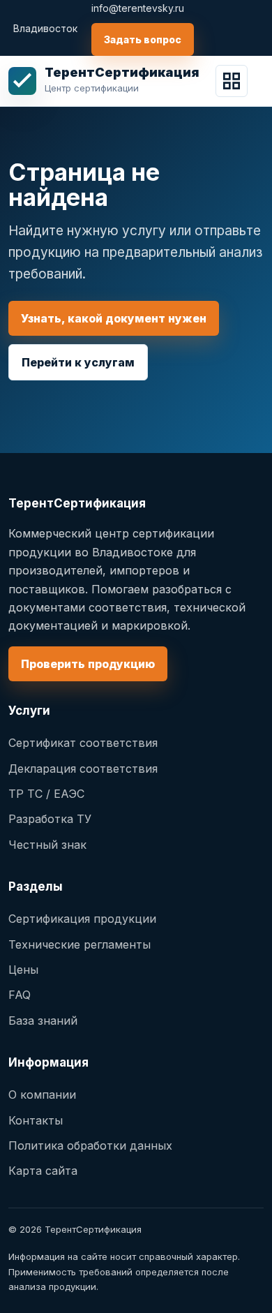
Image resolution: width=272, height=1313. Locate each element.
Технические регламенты (79, 944)
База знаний (42, 1021)
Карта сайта (42, 1171)
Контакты (35, 1120)
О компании (42, 1094)
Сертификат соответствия (83, 743)
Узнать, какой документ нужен (113, 318)
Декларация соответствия (83, 769)
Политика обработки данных (90, 1145)
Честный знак (47, 845)
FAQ (19, 995)
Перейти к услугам (78, 362)
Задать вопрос (142, 39)
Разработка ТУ (49, 819)
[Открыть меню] (232, 81)
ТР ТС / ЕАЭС (46, 794)
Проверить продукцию (88, 664)
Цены (23, 970)
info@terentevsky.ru (137, 8)
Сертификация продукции (82, 919)
